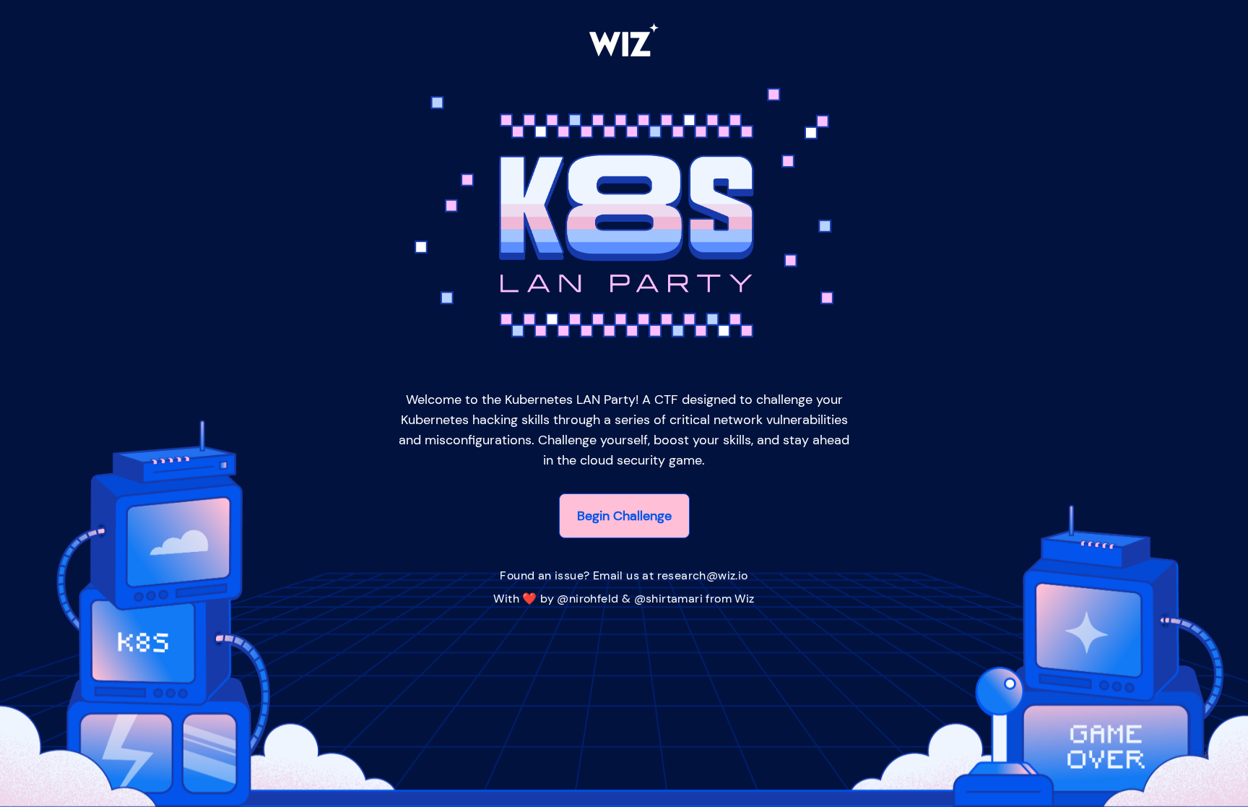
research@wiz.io (702, 575)
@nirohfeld (587, 598)
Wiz (744, 598)
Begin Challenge (624, 516)
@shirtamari (668, 598)
